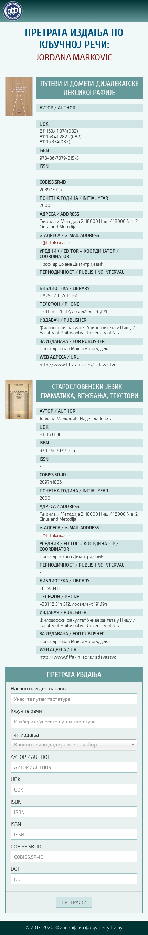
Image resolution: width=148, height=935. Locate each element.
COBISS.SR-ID (26, 846)
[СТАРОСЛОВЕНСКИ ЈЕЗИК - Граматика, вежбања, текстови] (19, 417)
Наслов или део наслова (39, 688)
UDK (16, 779)
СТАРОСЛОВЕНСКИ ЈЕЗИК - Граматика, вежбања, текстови (89, 391)
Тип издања (25, 734)
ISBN (16, 801)
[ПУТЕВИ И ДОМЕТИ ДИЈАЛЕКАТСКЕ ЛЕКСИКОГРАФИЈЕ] (19, 114)
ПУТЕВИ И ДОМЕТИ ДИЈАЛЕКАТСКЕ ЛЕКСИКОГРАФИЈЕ (89, 88)
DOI (15, 869)
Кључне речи (26, 711)
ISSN (16, 824)
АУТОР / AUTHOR (31, 757)
